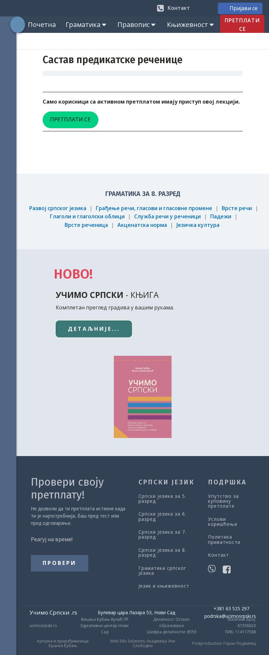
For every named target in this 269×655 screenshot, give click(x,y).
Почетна (42, 24)
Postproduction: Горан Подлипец (224, 643)
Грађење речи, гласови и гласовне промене (154, 208)
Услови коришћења (222, 522)
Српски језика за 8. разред (162, 552)
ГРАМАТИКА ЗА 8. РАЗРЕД (142, 194)
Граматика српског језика (162, 571)
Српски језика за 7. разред (162, 534)
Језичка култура (197, 225)
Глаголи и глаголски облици (87, 216)
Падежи (220, 216)
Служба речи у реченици (167, 216)
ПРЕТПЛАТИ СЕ (242, 25)
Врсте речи (237, 208)
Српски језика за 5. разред (162, 499)
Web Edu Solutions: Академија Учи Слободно (142, 643)
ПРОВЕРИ (59, 563)
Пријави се (244, 8)
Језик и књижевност (163, 585)
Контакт (218, 554)
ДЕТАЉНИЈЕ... (94, 328)
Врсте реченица (86, 225)
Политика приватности (224, 539)
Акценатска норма (142, 225)
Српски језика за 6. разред (162, 516)
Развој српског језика (57, 208)
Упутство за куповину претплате (223, 501)
